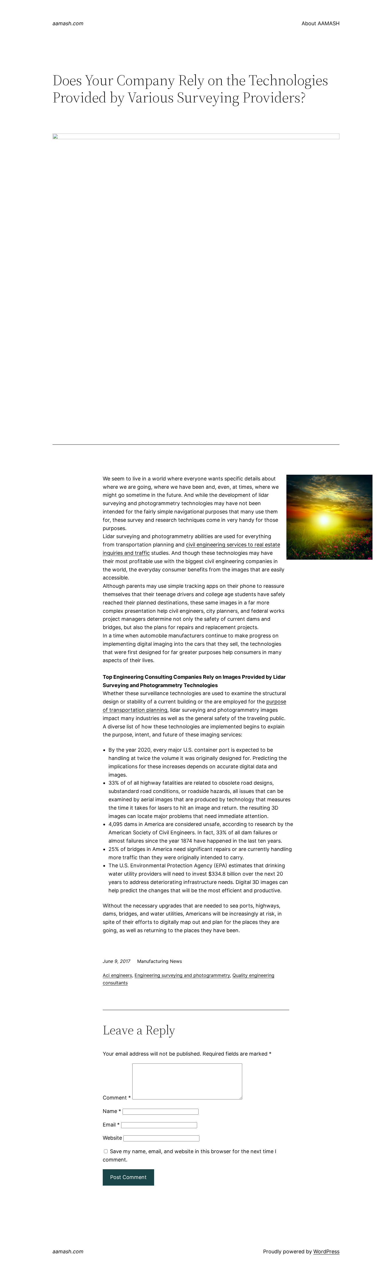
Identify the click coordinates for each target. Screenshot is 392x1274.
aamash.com (68, 23)
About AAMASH (320, 23)
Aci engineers (117, 975)
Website (112, 1138)
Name (112, 1111)
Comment (117, 1098)
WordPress (326, 1251)
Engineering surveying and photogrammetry (182, 975)
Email (111, 1125)
